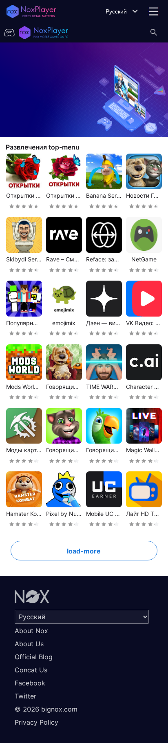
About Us (29, 644)
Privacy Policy (36, 722)
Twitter (25, 696)
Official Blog (34, 657)
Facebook (30, 683)
